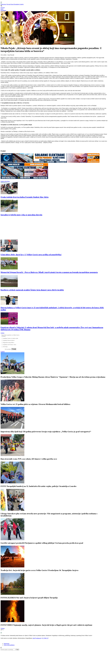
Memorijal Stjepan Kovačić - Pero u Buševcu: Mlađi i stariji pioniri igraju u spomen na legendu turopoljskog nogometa (49, 272)
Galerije (22, 4)
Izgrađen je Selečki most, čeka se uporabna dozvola (21, 215)
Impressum (6, 643)
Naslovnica (3, 4)
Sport (12, 4)
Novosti (9, 4)
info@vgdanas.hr (37, 638)
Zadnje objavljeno (5, 181)
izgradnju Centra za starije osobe (10, 338)
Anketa (2, 333)
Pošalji (14, 349)
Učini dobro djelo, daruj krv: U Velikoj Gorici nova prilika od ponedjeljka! (31, 255)
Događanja (17, 4)
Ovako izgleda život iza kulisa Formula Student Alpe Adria (24, 197)
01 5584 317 (45, 638)
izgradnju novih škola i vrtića (9, 344)
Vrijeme (3, 628)
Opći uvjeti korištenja (9, 645)
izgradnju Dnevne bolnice (8, 340)
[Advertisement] (48, 228)
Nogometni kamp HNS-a (8, 342)
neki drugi (5, 346)
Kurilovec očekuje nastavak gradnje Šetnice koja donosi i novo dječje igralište (32, 290)
